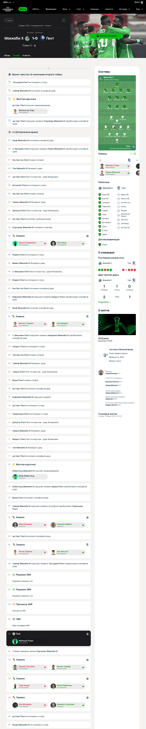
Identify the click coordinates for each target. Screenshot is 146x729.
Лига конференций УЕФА (8, 9)
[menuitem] (23, 9)
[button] (66, 9)
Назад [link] (9, 20)
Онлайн (16, 55)
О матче (26, 55)
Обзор (7, 55)
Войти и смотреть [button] (108, 36)
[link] (22, 9)
